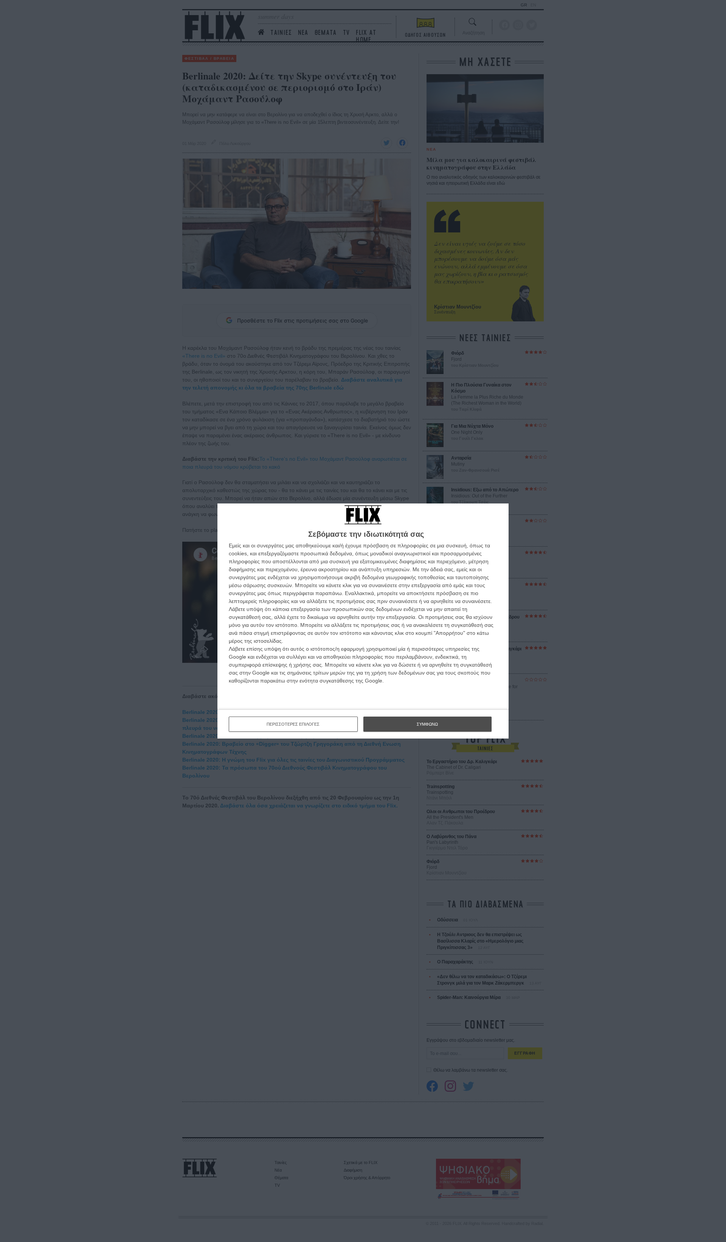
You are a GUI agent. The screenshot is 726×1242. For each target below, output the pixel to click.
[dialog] (363, 621)
